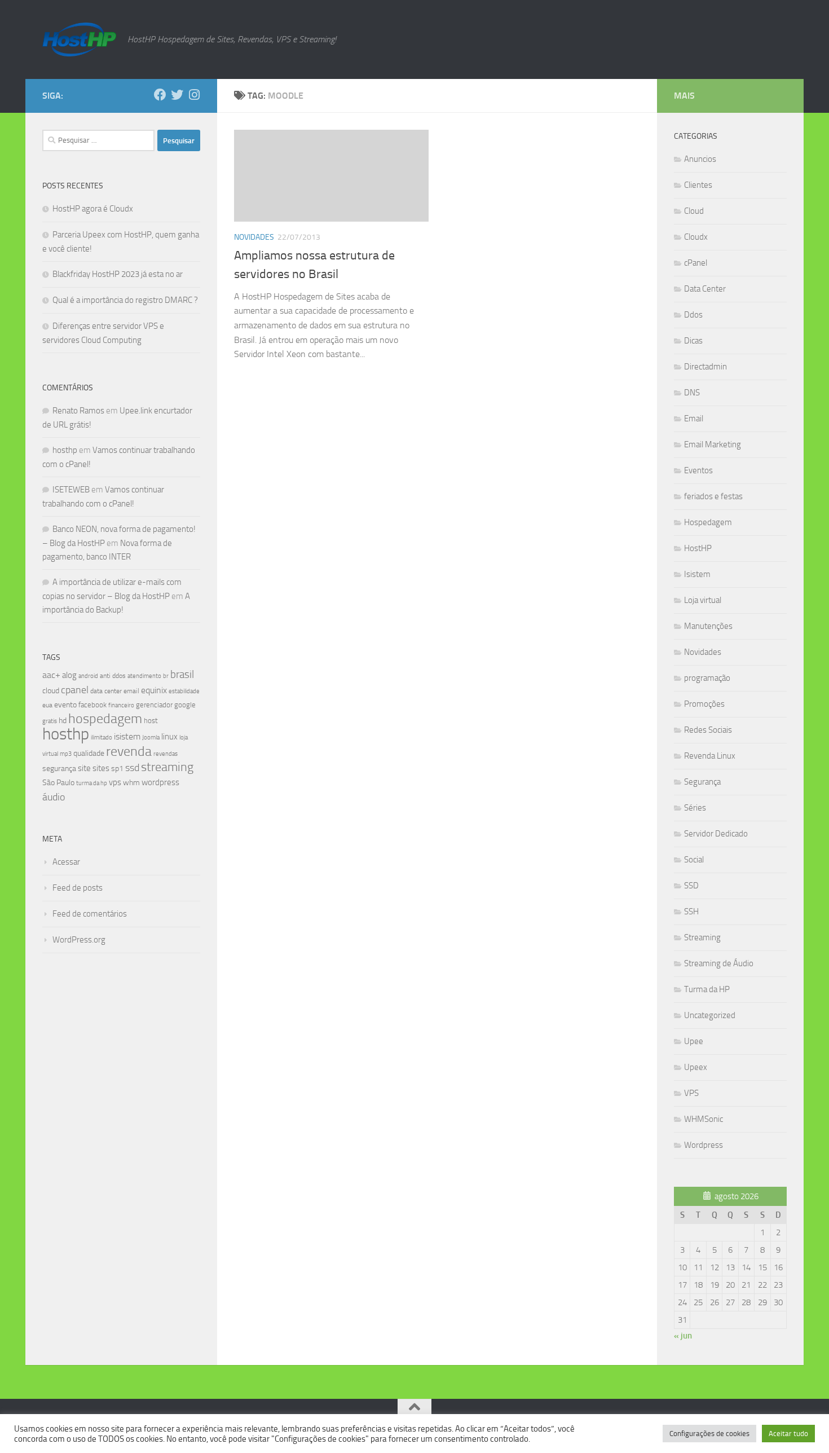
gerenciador (154, 705)
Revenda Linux (709, 756)
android (88, 676)
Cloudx (696, 237)
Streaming (702, 937)
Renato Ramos (78, 411)
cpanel (75, 690)
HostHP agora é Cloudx (92, 209)
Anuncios (700, 159)
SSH (691, 911)
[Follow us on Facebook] (160, 95)
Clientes (698, 185)
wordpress (160, 782)
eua (47, 705)
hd (63, 720)
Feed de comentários (89, 914)
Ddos (693, 315)
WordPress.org (78, 940)
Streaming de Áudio (718, 963)
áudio (53, 797)
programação (707, 678)
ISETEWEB (71, 490)
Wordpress (703, 1145)
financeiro (121, 705)
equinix (154, 690)
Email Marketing (712, 444)
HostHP (698, 548)
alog (69, 675)
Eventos (698, 470)
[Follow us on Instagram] (194, 95)
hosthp (64, 450)
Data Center (705, 289)
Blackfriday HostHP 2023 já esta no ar (117, 274)
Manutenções (708, 626)
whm (131, 782)
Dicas (693, 341)
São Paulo (58, 782)
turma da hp (91, 783)
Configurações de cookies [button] (709, 1433)
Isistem (697, 574)
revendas (165, 754)
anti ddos (113, 676)
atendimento (144, 676)
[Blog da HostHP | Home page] (79, 39)
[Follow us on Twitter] (177, 95)
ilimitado (101, 737)
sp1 (117, 768)
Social (694, 860)
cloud (50, 690)
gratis (49, 721)
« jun (683, 1336)
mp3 (66, 754)
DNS (692, 393)
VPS (691, 1093)
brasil (182, 674)
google (185, 705)
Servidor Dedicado (716, 834)
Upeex (695, 1067)
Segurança (702, 782)
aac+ (51, 675)
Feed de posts (77, 888)
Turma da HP (707, 989)
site (84, 768)
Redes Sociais (708, 730)
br (166, 676)
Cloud (694, 211)
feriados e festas (713, 496)
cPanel (695, 263)
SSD (691, 885)
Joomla (151, 737)
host (151, 720)
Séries (695, 808)
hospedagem (105, 718)
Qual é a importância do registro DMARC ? (125, 300)
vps (115, 782)
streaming (167, 767)
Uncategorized (709, 1015)
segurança (59, 768)
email (131, 691)
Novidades (254, 237)
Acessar (66, 862)
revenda (129, 751)
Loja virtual (702, 600)
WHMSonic (703, 1119)
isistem (127, 736)
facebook (92, 705)
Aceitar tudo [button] (788, 1433)
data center (106, 691)
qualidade (88, 753)
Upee (693, 1041)
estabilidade (184, 691)
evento (65, 705)
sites (100, 768)
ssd (132, 767)
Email (693, 418)
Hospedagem (708, 522)
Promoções (704, 704)
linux (169, 737)
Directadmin (705, 367)
